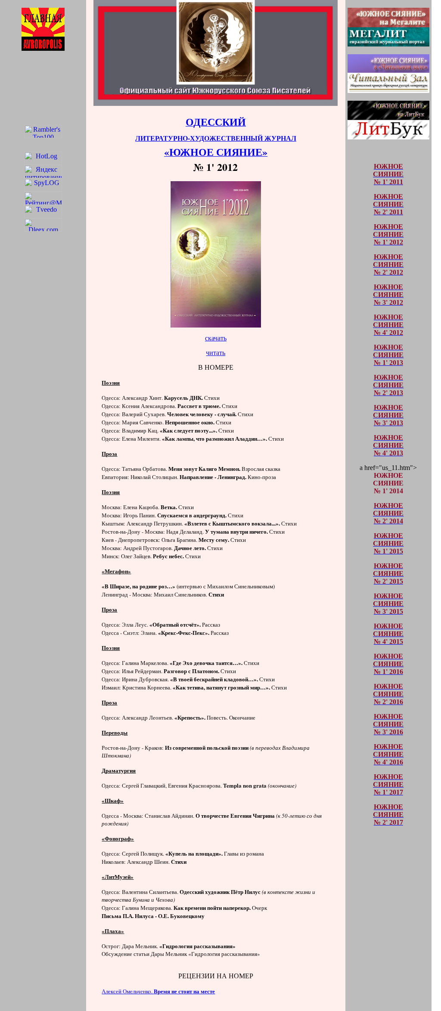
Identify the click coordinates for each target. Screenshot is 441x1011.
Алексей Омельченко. (158, 991)
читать (215, 352)
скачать (216, 338)
